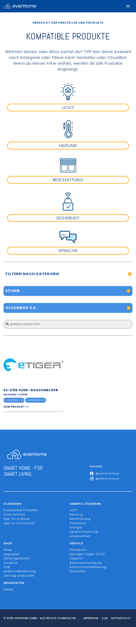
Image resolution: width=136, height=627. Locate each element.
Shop (8, 550)
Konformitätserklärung (88, 567)
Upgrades (11, 554)
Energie (76, 527)
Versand (10, 563)
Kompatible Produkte (21, 510)
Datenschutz (121, 618)
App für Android (16, 519)
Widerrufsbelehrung (20, 571)
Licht (73, 510)
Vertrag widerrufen (19, 576)
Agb (105, 618)
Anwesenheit (80, 536)
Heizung (76, 515)
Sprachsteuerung (84, 532)
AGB (7, 567)
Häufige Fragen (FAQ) (87, 554)
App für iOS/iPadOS (19, 523)
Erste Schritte (14, 515)
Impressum (90, 618)
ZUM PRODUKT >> (16, 406)
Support (76, 558)
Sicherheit (78, 523)
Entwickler (78, 571)
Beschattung (80, 519)
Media (8, 589)
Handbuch (78, 550)
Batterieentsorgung (86, 563)
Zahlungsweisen (17, 558)
